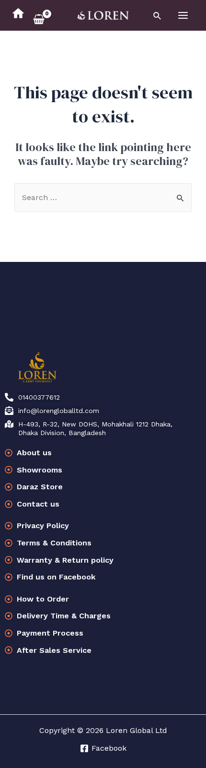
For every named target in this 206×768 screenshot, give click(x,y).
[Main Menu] (183, 15)
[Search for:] (103, 197)
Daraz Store (22, 314)
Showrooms (22, 302)
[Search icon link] (157, 16)
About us (17, 289)
